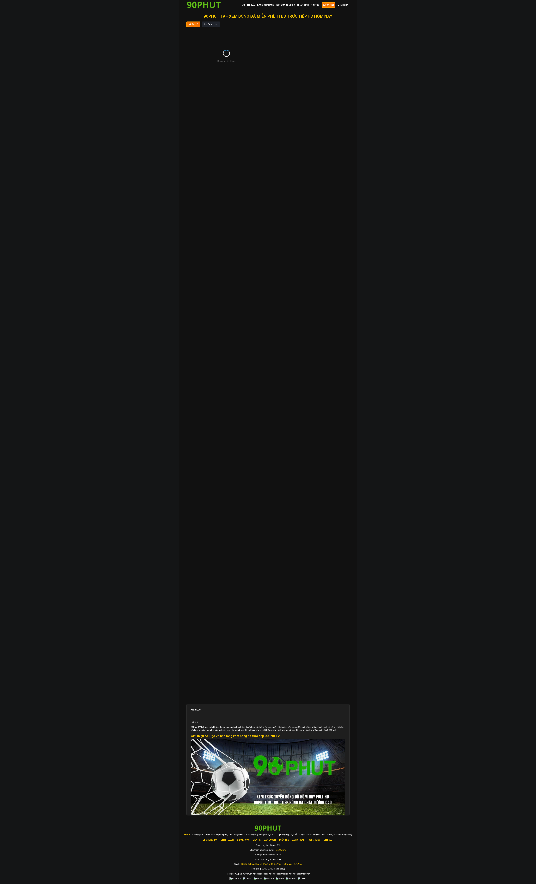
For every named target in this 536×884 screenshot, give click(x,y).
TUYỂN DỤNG (313, 840)
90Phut (194, 727)
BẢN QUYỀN (270, 840)
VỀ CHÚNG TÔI (210, 840)
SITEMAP (328, 840)
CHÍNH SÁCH (227, 840)
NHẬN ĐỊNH (303, 5)
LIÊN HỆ (257, 840)
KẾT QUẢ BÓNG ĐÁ (285, 5)
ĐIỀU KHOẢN (243, 840)
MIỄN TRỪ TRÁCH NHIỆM (291, 840)
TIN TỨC (315, 5)
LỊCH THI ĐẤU (248, 5)
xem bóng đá (241, 730)
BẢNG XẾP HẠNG (265, 5)
